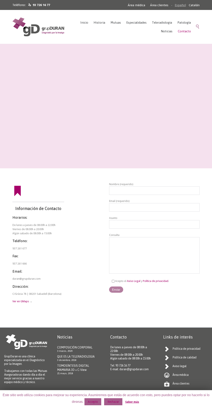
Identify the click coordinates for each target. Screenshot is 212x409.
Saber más (132, 401)
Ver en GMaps (20, 301)
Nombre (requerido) (121, 184)
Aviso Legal (133, 281)
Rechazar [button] (113, 401)
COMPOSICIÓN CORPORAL (74, 347)
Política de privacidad (155, 281)
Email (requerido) (119, 201)
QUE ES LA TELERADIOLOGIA (76, 356)
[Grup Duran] (38, 27)
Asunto (113, 218)
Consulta (114, 235)
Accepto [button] (93, 401)
